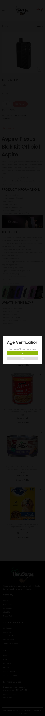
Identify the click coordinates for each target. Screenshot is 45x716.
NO (23, 358)
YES (22, 353)
